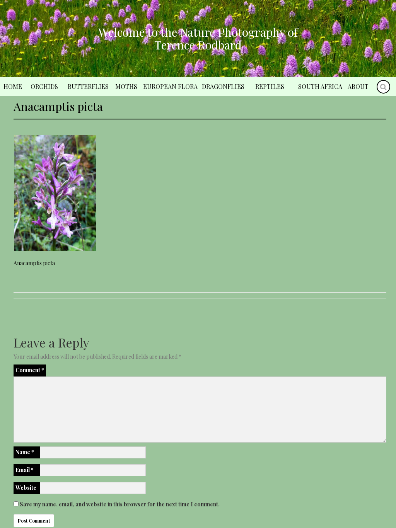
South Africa (320, 86)
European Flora (170, 86)
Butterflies (88, 86)
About (358, 86)
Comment (29, 370)
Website (25, 487)
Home (12, 86)
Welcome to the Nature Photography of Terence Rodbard (198, 38)
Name (24, 452)
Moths (126, 86)
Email (24, 469)
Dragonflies (223, 86)
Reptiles (269, 86)
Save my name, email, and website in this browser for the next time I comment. (120, 504)
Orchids (44, 86)
